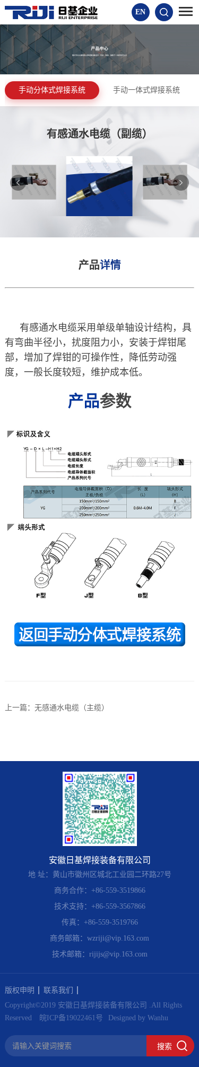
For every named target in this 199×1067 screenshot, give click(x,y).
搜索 (164, 1046)
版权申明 (19, 990)
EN (140, 12)
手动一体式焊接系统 (146, 90)
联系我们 (58, 990)
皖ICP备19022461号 (71, 1018)
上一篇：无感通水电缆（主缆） (57, 708)
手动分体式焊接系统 (52, 90)
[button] (181, 183)
